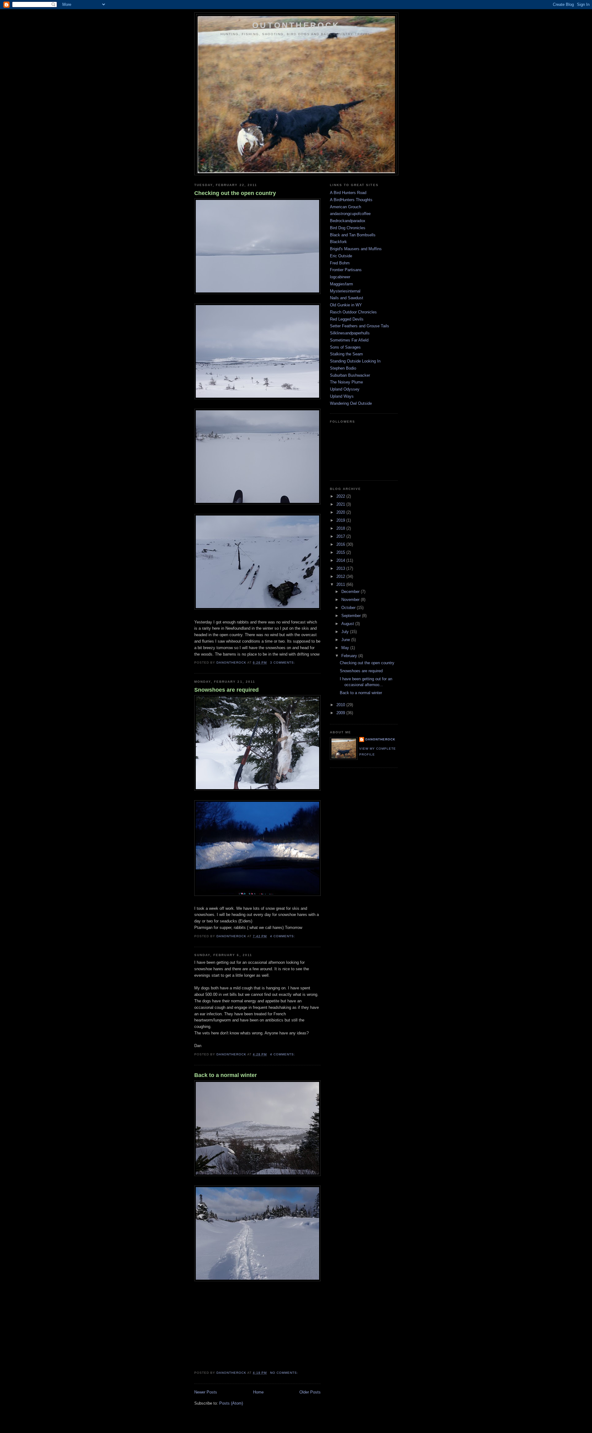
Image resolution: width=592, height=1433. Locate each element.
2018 (341, 528)
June (346, 639)
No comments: (284, 1372)
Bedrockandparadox (347, 220)
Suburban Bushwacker (350, 375)
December (351, 591)
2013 (341, 568)
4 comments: (283, 936)
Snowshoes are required (226, 690)
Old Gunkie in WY (346, 305)
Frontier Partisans (346, 269)
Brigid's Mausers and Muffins (356, 248)
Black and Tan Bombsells (353, 235)
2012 (341, 576)
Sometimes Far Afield (349, 340)
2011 (341, 584)
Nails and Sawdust (346, 298)
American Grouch (345, 207)
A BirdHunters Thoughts (351, 199)
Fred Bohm (340, 263)
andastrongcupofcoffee (350, 213)
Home (258, 1392)
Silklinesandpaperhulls (350, 333)
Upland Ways (342, 396)
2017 (341, 536)
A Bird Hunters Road (348, 192)
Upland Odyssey (345, 389)
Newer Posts (205, 1392)
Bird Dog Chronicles (347, 228)
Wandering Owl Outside (351, 403)
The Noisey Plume (346, 382)
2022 (341, 496)
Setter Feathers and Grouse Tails (359, 326)
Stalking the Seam (346, 354)
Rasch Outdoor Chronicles (353, 312)
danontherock (380, 739)
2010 (341, 704)
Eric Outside (341, 256)
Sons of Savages (345, 347)
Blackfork (338, 241)
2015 (341, 552)
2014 (341, 560)
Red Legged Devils (347, 319)
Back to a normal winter (225, 1075)
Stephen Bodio (343, 368)
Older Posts (310, 1392)
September (351, 615)
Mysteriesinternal (345, 291)
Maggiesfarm (341, 284)
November (351, 599)
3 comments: (283, 662)
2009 (341, 712)
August (348, 623)
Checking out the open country (235, 193)
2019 (341, 520)
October (349, 607)
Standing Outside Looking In (355, 361)
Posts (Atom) (231, 1403)
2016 (341, 544)
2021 (341, 504)
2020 (341, 512)
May (345, 647)
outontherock (296, 25)
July (345, 631)
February (349, 655)
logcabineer (340, 277)
